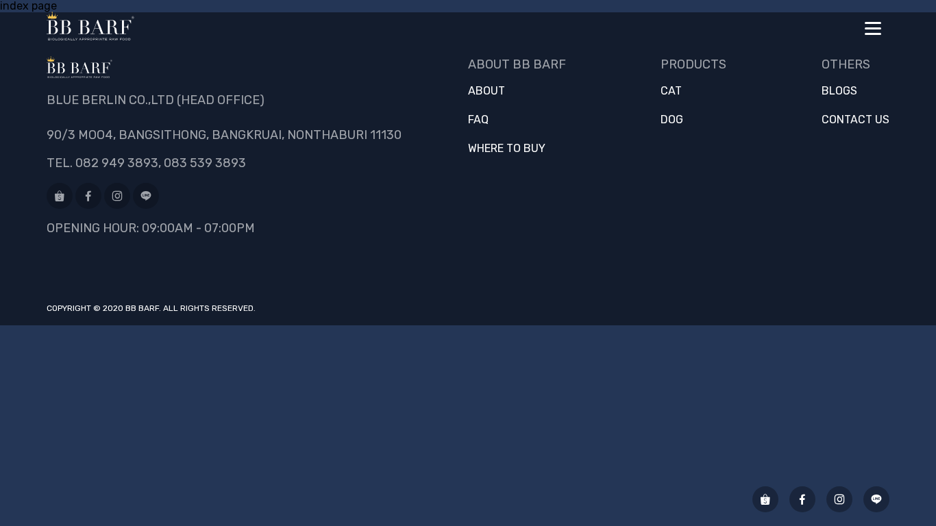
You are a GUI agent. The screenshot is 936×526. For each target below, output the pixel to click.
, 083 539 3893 (202, 163)
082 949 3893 (116, 163)
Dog (672, 120)
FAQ (478, 120)
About (486, 91)
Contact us (855, 120)
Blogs (839, 91)
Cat (671, 91)
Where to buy (506, 148)
